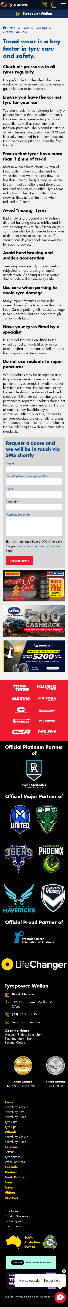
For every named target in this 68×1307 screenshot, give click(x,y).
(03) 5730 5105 (24, 1014)
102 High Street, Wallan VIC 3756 (33, 1004)
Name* (10, 463)
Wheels (10, 1132)
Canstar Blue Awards (18, 1216)
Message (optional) (18, 515)
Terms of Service (49, 546)
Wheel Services (15, 1162)
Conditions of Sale (50, 1296)
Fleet (8, 1182)
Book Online (15, 1177)
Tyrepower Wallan (37, 13)
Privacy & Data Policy (26, 1296)
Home (10, 28)
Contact (11, 1172)
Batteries (10, 1152)
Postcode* (12, 502)
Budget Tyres (13, 1221)
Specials (11, 1167)
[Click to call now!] (44, 5)
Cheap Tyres (13, 1226)
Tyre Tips (10, 1127)
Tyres (9, 1102)
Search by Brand (15, 1117)
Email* (10, 489)
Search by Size (14, 1112)
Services (11, 1147)
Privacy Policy (24, 546)
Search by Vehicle (16, 1107)
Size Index (11, 1211)
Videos (10, 1192)
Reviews (11, 1198)
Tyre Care (11, 1122)
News (9, 1187)
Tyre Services (13, 1157)
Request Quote (19, 560)
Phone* (27, 476)
